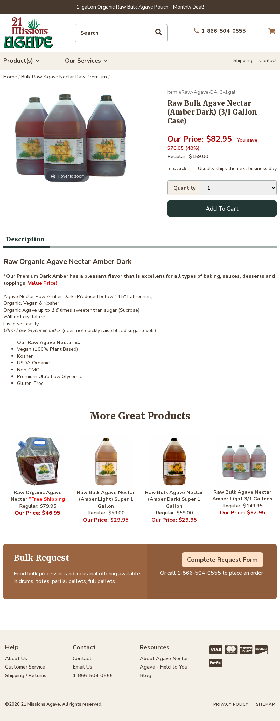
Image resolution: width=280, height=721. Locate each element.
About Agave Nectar (164, 658)
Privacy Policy (230, 704)
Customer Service (25, 666)
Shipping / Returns (25, 675)
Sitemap (265, 704)
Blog (145, 675)
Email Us (82, 666)
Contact (268, 60)
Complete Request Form (222, 560)
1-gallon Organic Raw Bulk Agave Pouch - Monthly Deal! (140, 6)
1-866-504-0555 (199, 573)
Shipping (242, 60)
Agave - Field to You (163, 666)
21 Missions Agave (28, 32)
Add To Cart (222, 209)
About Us (16, 658)
